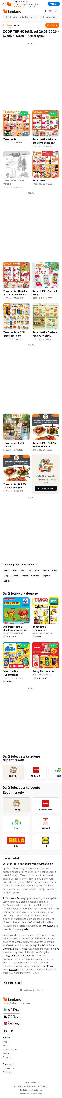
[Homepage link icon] (21, 990)
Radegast (8, 955)
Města (6, 1053)
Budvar (27, 955)
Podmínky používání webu (31, 1090)
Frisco (24, 948)
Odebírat (53, 25)
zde (26, 929)
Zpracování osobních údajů (31, 1094)
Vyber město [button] (52, 17)
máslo (46, 966)
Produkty (7, 1057)
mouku (13, 969)
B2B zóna (7, 1072)
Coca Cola (48, 945)
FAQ (5, 1041)
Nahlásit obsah (10, 1049)
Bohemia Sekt (10, 948)
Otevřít (54, 3)
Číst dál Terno (12, 982)
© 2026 (31, 1082)
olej (52, 966)
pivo (57, 948)
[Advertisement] (31, 75)
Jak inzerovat (9, 1068)
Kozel (17, 955)
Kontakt (6, 1045)
